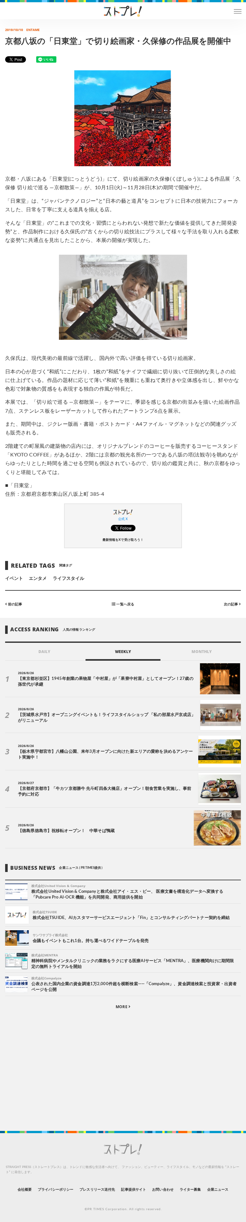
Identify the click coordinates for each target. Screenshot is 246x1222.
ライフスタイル (68, 578)
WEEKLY (123, 651)
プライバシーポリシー (55, 1189)
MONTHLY (202, 651)
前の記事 (14, 604)
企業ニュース (217, 1189)
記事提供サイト (133, 1189)
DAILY (44, 651)
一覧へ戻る (124, 604)
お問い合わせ (162, 1189)
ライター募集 (190, 1189)
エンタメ (38, 578)
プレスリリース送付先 (97, 1189)
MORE (122, 1006)
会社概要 (25, 1189)
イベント (14, 578)
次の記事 (231, 604)
